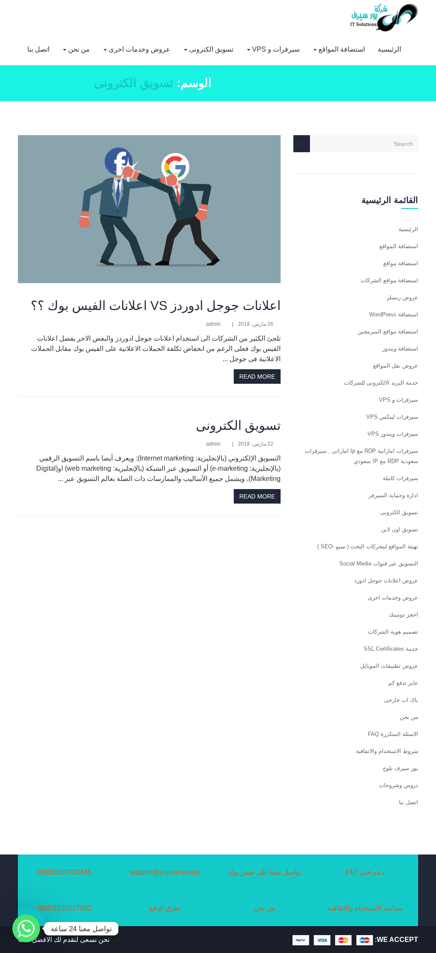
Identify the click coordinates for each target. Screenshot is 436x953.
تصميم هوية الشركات (393, 632)
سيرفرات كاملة (400, 478)
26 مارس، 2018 (255, 324)
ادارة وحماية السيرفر (393, 495)
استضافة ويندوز (400, 348)
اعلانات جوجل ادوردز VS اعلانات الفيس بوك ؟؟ (156, 305)
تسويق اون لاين (399, 529)
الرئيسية (389, 49)
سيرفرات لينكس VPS (392, 417)
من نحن (78, 49)
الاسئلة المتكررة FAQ (393, 734)
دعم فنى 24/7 (364, 872)
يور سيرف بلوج (400, 768)
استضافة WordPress (393, 314)
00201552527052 (65, 908)
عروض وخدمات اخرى (138, 49)
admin (213, 324)
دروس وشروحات (398, 785)
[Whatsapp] (26, 928)
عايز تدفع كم (403, 683)
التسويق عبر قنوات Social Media (378, 563)
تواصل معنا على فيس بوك (264, 872)
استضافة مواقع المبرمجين (388, 331)
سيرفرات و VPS (275, 49)
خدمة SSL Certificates (391, 649)
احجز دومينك (403, 614)
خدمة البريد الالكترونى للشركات (381, 382)
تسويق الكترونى (210, 49)
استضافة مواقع (400, 263)
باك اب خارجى (401, 700)
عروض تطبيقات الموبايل (389, 666)
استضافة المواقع (341, 49)
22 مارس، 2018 (255, 444)
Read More (257, 376)
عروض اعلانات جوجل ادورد (386, 580)
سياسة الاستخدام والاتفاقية (364, 908)
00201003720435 (65, 872)
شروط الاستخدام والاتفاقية (387, 751)
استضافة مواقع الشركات (389, 280)
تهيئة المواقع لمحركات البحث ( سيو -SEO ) (367, 546)
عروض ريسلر (402, 297)
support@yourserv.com (164, 872)
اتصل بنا (38, 49)
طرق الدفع (164, 908)
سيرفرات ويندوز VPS (392, 434)
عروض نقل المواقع (395, 365)
